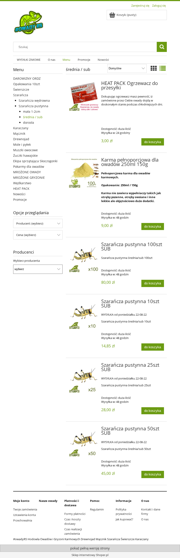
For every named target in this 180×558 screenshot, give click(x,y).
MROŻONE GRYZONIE (29, 177)
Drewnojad (21, 139)
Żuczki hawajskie (25, 155)
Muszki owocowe (25, 150)
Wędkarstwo (22, 183)
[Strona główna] (28, 23)
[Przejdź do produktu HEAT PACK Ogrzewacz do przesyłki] (84, 96)
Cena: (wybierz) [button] (26, 235)
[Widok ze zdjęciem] (154, 68)
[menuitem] (28, 60)
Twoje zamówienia (25, 509)
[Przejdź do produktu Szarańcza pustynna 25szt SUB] (84, 378)
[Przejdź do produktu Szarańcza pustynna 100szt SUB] (84, 257)
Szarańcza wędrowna (34, 100)
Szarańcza (20, 95)
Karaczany (20, 128)
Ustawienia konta (24, 515)
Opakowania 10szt (26, 84)
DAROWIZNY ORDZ (27, 78)
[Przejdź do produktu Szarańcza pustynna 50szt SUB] (84, 442)
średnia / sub (33, 117)
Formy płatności (74, 514)
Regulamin (97, 509)
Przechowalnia (22, 520)
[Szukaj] (162, 47)
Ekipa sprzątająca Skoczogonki (35, 161)
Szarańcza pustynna (33, 106)
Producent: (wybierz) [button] (29, 223)
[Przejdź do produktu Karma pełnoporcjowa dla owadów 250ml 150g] (84, 173)
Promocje (20, 199)
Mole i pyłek (22, 144)
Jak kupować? (124, 519)
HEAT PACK (21, 188)
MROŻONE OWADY (27, 172)
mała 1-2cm (31, 111)
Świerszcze (21, 89)
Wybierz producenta (26, 260)
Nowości (19, 194)
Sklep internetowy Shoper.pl (90, 555)
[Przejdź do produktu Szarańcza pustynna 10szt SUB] (84, 314)
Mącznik (19, 133)
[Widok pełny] (163, 68)
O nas (145, 519)
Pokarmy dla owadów (28, 166)
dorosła (28, 122)
